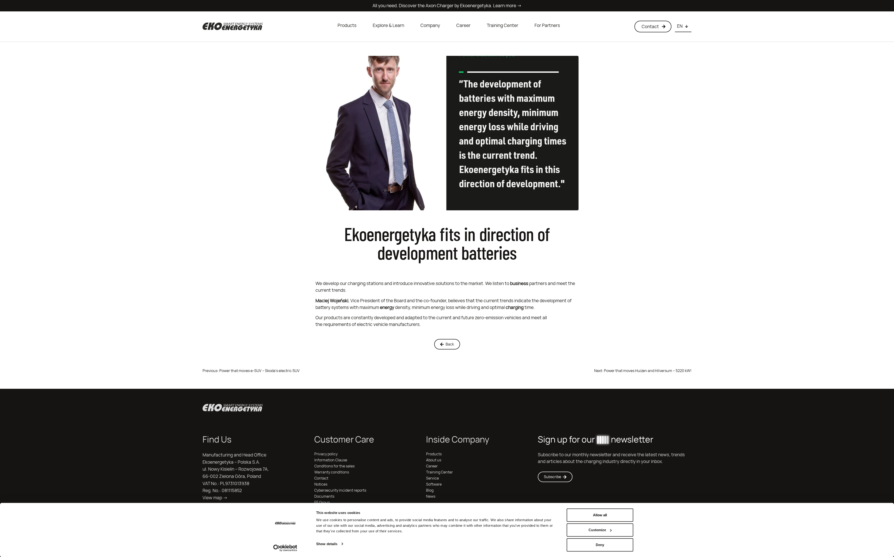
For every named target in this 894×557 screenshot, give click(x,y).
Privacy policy (326, 454)
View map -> (215, 498)
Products (347, 25)
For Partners (547, 25)
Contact (321, 478)
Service (432, 478)
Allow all (600, 515)
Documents (324, 496)
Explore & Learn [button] (388, 25)
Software (434, 484)
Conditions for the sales (334, 466)
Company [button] (430, 25)
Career (463, 25)
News (430, 496)
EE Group (322, 502)
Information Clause (330, 460)
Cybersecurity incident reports (340, 490)
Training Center (502, 25)
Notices (320, 484)
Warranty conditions (331, 472)
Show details (326, 544)
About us (433, 460)
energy (387, 307)
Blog (429, 490)
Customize (597, 530)
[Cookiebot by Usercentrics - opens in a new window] (285, 547)
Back (450, 344)
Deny (600, 545)
